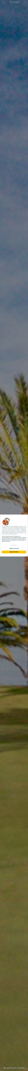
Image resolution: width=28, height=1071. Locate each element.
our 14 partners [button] (15, 526)
